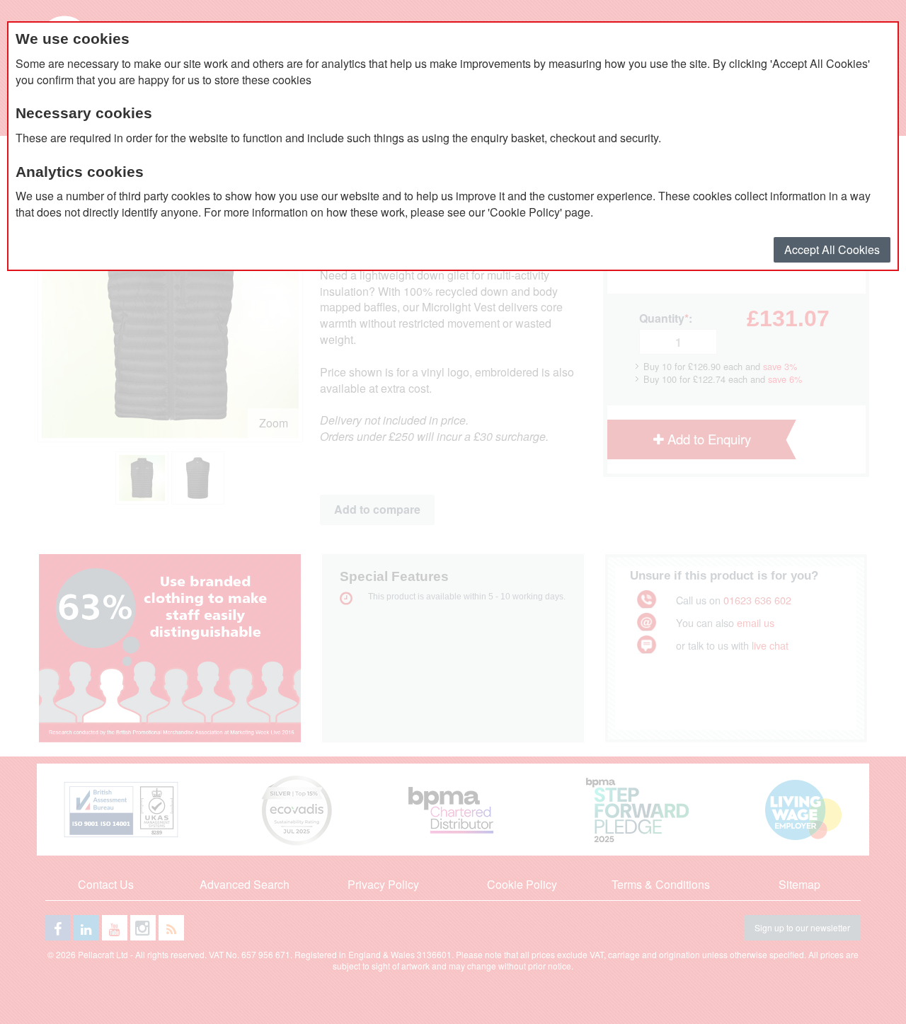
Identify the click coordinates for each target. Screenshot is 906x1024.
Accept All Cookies (832, 249)
